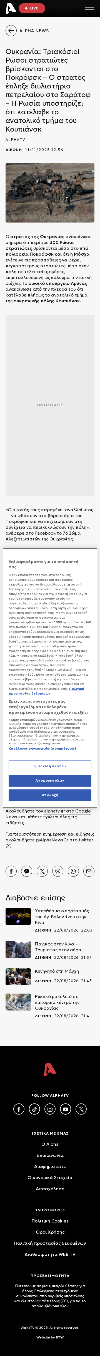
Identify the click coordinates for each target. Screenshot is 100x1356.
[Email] (88, 871)
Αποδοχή (50, 795)
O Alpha (50, 1144)
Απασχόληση (50, 1188)
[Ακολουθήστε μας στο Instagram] (50, 1109)
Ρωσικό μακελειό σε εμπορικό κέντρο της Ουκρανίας (57, 1002)
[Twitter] (42, 871)
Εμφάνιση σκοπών (50, 766)
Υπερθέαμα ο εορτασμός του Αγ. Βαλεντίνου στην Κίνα (62, 916)
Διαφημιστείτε (50, 1166)
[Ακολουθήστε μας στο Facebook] (18, 1109)
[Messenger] (26, 871)
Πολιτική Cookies (50, 1221)
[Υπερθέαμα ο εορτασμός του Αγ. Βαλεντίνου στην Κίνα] (18, 916)
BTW (60, 1337)
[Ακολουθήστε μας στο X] (81, 1109)
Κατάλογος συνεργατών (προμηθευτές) (42, 748)
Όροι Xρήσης (50, 1232)
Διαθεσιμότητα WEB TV (50, 1254)
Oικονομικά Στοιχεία (50, 1177)
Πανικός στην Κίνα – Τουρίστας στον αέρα (58, 946)
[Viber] (57, 871)
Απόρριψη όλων (50, 781)
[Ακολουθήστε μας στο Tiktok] (34, 1109)
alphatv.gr (54, 811)
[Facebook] (11, 871)
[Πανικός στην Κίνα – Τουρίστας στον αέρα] (18, 949)
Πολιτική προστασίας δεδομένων (50, 1243)
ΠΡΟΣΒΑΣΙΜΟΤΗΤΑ (50, 1275)
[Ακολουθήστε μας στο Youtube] (65, 1109)
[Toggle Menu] (89, 8)
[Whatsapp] (73, 871)
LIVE (34, 8)
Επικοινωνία (50, 1155)
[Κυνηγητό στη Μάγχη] (18, 976)
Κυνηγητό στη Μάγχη (57, 971)
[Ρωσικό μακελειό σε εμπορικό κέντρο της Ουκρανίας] (18, 1002)
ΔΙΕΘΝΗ (14, 149)
